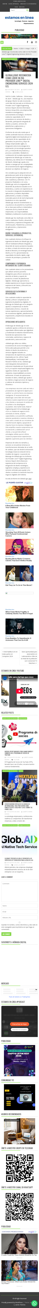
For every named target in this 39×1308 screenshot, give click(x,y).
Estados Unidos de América (9, 59)
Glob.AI (15, 865)
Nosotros (5, 4)
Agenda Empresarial (14, 4)
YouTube (16, 760)
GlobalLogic (19, 92)
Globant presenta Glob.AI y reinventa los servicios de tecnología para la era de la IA (19, 859)
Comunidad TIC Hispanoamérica (28, 4)
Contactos (21, 7)
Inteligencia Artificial (24, 825)
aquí (29, 479)
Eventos (21, 771)
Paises (16, 7)
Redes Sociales (23, 718)
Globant (22, 865)
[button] (34, 1303)
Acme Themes (20, 1305)
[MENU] (2, 42)
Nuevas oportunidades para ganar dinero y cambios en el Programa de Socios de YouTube (19, 753)
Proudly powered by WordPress (12, 1302)
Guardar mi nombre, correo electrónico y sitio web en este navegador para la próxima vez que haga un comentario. (19, 927)
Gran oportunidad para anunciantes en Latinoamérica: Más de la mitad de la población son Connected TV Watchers (29, 657)
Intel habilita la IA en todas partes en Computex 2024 (9, 654)
